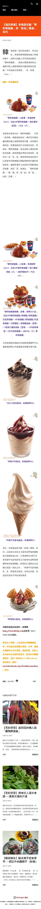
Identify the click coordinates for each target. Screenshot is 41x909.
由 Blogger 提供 (22, 897)
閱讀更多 (35, 754)
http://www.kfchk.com (13, 631)
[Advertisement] (20, 202)
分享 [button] (34, 681)
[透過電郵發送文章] (17, 681)
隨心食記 (14, 10)
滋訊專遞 (11, 681)
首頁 (4, 10)
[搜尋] (32, 4)
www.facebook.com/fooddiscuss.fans (20, 666)
